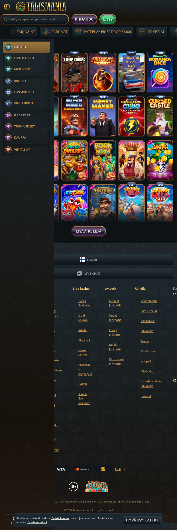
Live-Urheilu (149, 311)
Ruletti (82, 330)
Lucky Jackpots (114, 332)
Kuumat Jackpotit (115, 303)
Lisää (119, 470)
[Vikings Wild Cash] (160, 204)
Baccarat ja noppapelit (85, 369)
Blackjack (84, 340)
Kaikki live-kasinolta (84, 398)
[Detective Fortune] (102, 204)
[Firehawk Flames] (102, 73)
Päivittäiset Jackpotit (116, 361)
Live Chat (92, 273)
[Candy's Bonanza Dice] (160, 73)
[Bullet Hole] (131, 160)
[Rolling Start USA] (131, 73)
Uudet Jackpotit (115, 317)
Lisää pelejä (88, 231)
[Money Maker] (102, 117)
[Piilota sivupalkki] (7, 7)
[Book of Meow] (102, 160)
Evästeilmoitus (60, 518)
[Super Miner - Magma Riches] (74, 117)
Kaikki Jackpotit (115, 346)
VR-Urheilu (148, 321)
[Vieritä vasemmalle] (10, 31)
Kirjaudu (84, 19)
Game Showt (82, 352)
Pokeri (82, 384)
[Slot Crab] (74, 204)
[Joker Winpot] (160, 160)
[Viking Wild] (131, 204)
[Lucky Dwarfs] (74, 160)
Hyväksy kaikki (142, 520)
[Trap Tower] (74, 73)
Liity (108, 19)
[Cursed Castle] (160, 117)
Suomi (92, 259)
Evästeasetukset (37, 522)
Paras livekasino (84, 303)
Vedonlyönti (149, 301)
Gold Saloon (83, 317)
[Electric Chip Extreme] (131, 117)
